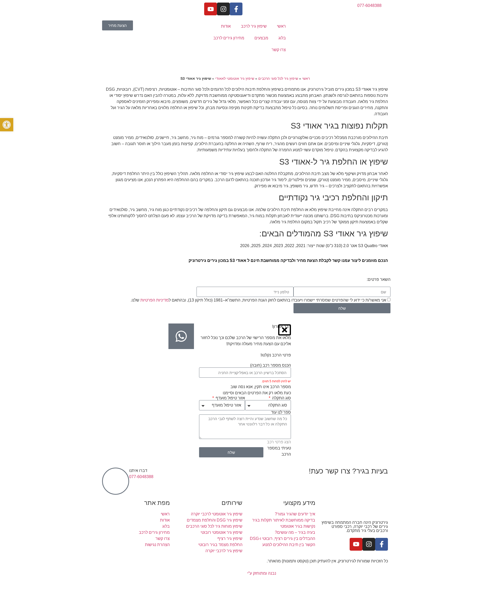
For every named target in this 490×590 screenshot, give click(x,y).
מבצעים (261, 38)
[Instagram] (223, 9)
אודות (226, 26)
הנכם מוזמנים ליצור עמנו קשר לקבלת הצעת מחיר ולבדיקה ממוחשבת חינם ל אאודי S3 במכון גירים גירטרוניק (288, 260)
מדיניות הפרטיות (154, 300)
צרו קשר (279, 50)
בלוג (282, 38)
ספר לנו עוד (281, 412)
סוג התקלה (281, 398)
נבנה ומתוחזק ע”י (261, 573)
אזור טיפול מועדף (230, 398)
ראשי (281, 26)
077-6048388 (141, 477)
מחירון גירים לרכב (228, 38)
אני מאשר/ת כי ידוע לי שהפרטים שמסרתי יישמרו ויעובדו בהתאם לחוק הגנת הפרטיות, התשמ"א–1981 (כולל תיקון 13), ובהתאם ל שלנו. (258, 300)
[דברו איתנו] (115, 481)
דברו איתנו (138, 470)
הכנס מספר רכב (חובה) (270, 365)
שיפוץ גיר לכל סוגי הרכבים (278, 78)
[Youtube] (210, 9)
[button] (6, 124)
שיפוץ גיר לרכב (254, 26)
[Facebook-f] (236, 9)
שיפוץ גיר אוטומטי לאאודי (234, 78)
